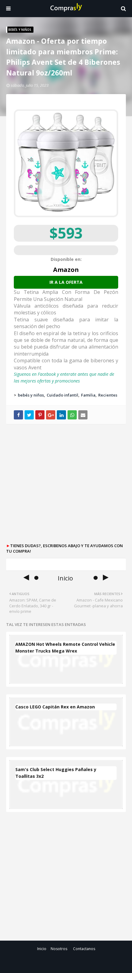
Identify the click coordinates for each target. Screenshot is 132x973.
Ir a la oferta (66, 282)
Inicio (41, 948)
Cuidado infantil (62, 395)
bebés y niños (31, 395)
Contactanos (84, 948)
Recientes (107, 395)
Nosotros (59, 948)
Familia (88, 395)
